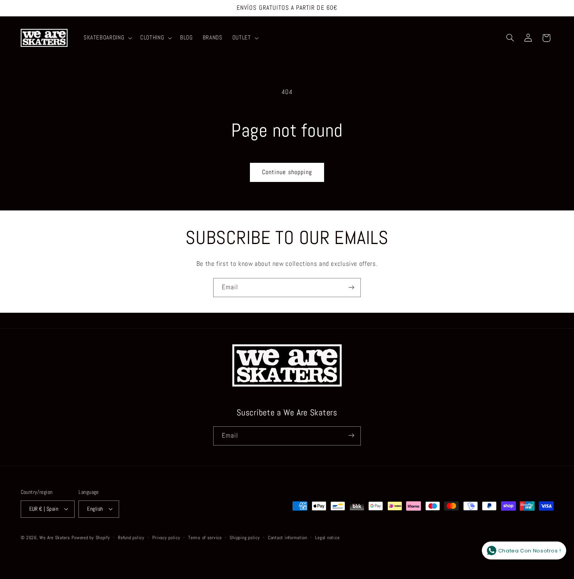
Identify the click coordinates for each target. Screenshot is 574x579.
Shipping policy (245, 537)
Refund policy (131, 537)
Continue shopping (287, 172)
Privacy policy (166, 537)
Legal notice (327, 537)
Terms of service (205, 537)
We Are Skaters (54, 537)
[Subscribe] (351, 287)
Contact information (287, 537)
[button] (106, 37)
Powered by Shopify (90, 537)
